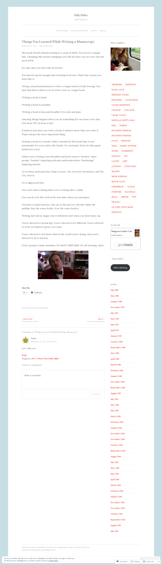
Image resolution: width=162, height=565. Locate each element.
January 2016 (116, 376)
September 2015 (118, 387)
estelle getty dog (123, 120)
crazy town (119, 115)
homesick (127, 151)
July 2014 (114, 462)
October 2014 (117, 445)
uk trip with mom (122, 207)
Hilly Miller (81, 15)
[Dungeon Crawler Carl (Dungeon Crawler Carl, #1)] (137, 236)
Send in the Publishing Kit (96, 320)
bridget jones (120, 95)
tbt (134, 197)
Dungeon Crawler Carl (121, 231)
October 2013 (117, 514)
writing (116, 212)
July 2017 (114, 313)
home (115, 151)
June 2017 (115, 319)
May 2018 (115, 296)
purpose (117, 192)
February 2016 (117, 370)
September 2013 (118, 519)
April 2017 (115, 330)
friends (125, 141)
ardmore (117, 84)
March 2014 (116, 485)
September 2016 (118, 347)
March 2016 (116, 364)
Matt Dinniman (117, 235)
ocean (131, 186)
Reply (24, 355)
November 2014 (118, 439)
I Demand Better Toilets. (30, 320)
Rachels (130, 192)
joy (126, 156)
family (123, 125)
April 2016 (115, 359)
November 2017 (118, 307)
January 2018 (116, 301)
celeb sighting (121, 105)
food (115, 141)
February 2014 (117, 491)
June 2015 (115, 405)
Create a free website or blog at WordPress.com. (47, 547)
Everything (62, 31)
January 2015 (116, 428)
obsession (118, 186)
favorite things (121, 135)
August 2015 (116, 393)
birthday (131, 84)
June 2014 (115, 468)
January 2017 (116, 336)
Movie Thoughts (79, 31)
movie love (118, 181)
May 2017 (115, 324)
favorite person (121, 130)
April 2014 (115, 479)
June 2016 (115, 353)
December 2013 (118, 502)
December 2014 (118, 433)
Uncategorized (40, 308)
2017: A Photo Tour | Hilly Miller (45, 358)
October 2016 (117, 342)
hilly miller (46, 46)
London (116, 166)
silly (115, 197)
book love (118, 89)
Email (103, 31)
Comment (96, 394)
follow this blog (120, 268)
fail (114, 125)
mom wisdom (119, 176)
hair (114, 146)
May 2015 (115, 410)
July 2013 (114, 531)
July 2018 (114, 290)
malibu (116, 171)
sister (125, 197)
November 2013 (118, 508)
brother (117, 100)
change (116, 110)
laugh (115, 161)
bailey (33, 338)
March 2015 (116, 416)
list (125, 161)
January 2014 (116, 496)
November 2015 (118, 382)
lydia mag (130, 166)
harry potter (128, 146)
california (131, 100)
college (129, 110)
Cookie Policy (53, 561)
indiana (116, 156)
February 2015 (117, 422)
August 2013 (116, 525)
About (94, 31)
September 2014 (118, 451)
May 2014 (115, 474)
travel (116, 202)
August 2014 (116, 456)
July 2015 (114, 399)
